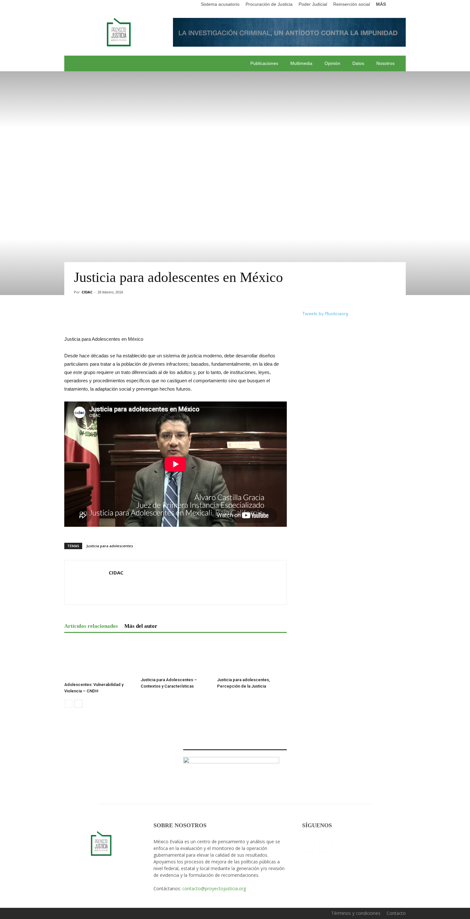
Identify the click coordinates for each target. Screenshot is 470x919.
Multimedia (301, 63)
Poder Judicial (313, 4)
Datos (358, 63)
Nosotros (385, 63)
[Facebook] (308, 846)
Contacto (396, 913)
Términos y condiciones (355, 913)
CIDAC (87, 292)
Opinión (332, 63)
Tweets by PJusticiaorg (325, 314)
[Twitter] (325, 846)
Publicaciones (264, 63)
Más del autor (140, 626)
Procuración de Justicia (269, 4)
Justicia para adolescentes (109, 545)
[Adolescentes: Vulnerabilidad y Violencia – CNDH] (99, 659)
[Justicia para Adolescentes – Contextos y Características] (175, 657)
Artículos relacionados (91, 626)
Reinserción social (351, 4)
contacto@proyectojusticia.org (214, 888)
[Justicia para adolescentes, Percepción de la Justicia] (252, 657)
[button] (401, 4)
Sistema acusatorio (220, 4)
